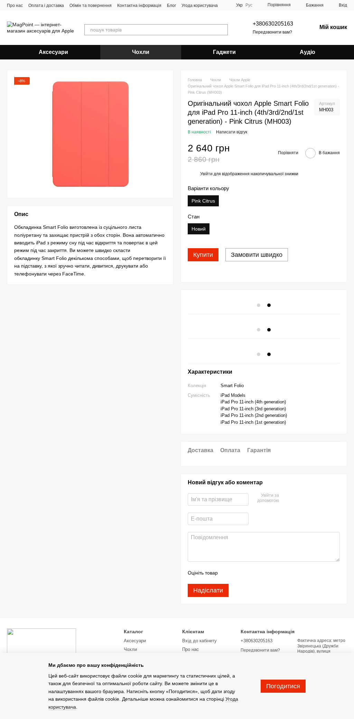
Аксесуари (53, 52)
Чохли (140, 52)
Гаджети (224, 52)
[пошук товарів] (222, 29)
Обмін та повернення (90, 5)
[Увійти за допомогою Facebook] (286, 498)
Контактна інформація (139, 5)
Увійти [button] (206, 173)
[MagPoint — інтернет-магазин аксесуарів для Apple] (41, 645)
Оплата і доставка (46, 5)
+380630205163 (273, 24)
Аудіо (307, 52)
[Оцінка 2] (240, 573)
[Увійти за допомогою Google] (298, 498)
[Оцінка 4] (262, 573)
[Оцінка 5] (273, 573)
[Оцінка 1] (229, 573)
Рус (248, 5)
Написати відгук (231, 132)
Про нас (15, 5)
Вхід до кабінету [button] (199, 640)
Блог (171, 5)
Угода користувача (199, 5)
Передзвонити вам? (272, 32)
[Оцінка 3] (251, 573)
